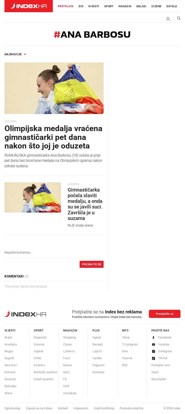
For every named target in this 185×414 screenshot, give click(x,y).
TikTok (162, 358)
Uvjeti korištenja (104, 408)
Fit (65, 379)
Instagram (165, 351)
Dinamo (39, 344)
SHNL (38, 358)
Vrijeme (127, 358)
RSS (125, 365)
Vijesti (93, 6)
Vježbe (97, 358)
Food (66, 358)
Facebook (164, 337)
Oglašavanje (12, 408)
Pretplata (66, 6)
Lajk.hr (97, 351)
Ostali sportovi (43, 379)
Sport (108, 6)
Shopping (69, 337)
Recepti (97, 344)
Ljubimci (69, 351)
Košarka (39, 365)
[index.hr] (29, 6)
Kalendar (10, 386)
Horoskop (69, 393)
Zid (81, 6)
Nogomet (40, 337)
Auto (66, 372)
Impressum (81, 408)
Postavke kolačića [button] (131, 408)
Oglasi (141, 6)
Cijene (156, 6)
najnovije (13, 54)
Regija (9, 351)
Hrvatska (11, 344)
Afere (8, 393)
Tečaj (126, 337)
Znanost (10, 379)
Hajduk (38, 351)
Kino (125, 351)
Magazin (70, 330)
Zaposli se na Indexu (39, 408)
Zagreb (9, 358)
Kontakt (63, 408)
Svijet (8, 337)
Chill (66, 386)
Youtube (163, 344)
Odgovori (98, 365)
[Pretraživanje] (177, 19)
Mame (67, 365)
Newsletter (158, 379)
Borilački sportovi (45, 372)
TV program (130, 344)
